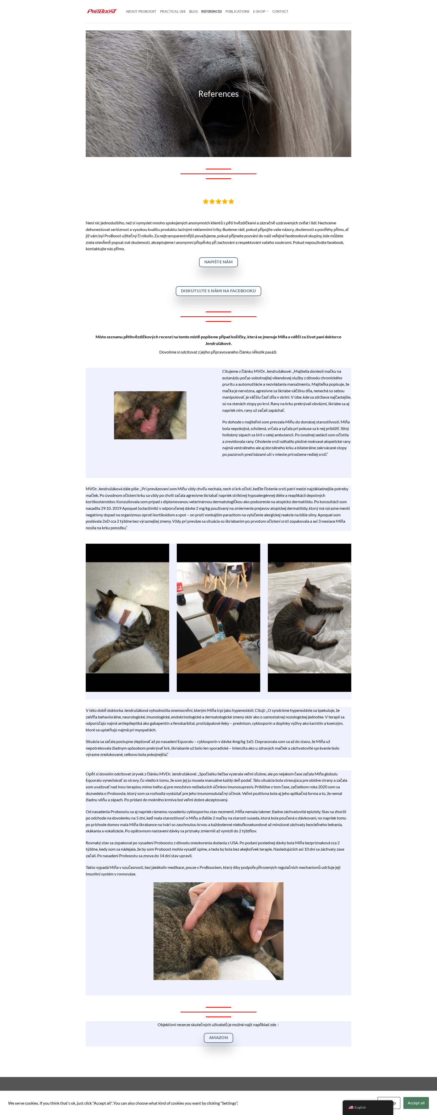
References (211, 11)
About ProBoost (141, 11)
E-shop (259, 11)
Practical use (173, 11)
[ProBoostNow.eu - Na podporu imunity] (102, 11)
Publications (238, 11)
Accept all (416, 1102)
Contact (280, 11)
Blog (193, 11)
